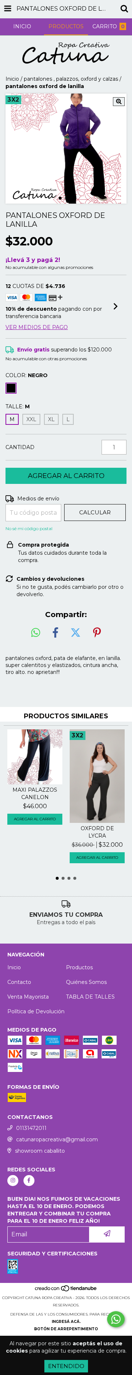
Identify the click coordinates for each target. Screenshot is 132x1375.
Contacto (19, 982)
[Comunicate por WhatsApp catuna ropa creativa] (116, 1319)
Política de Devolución (36, 1011)
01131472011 (31, 1128)
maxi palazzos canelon (34, 793)
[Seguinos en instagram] (12, 1180)
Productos (79, 967)
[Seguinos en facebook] (28, 1180)
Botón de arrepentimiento (66, 1329)
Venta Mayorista (28, 996)
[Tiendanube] (66, 1290)
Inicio (12, 79)
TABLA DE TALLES (90, 996)
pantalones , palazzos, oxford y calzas (71, 79)
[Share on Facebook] (55, 633)
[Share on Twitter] (75, 633)
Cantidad (20, 447)
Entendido (66, 1366)
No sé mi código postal (29, 528)
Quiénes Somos (86, 982)
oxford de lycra (97, 832)
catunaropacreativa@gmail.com (57, 1139)
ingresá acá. (66, 1321)
